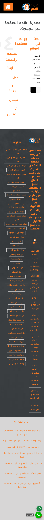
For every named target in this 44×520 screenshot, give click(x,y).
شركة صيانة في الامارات (16, 228)
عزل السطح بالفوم (16, 337)
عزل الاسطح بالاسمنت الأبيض (16, 285)
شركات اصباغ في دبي (16, 211)
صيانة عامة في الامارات (16, 250)
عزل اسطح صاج (16, 259)
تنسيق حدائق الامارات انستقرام (16, 188)
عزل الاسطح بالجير (16, 293)
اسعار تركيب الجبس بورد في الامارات (16, 151)
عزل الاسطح (16, 272)
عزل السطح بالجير (16, 324)
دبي (15, 76)
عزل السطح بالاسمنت (16, 315)
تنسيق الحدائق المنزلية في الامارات (16, 176)
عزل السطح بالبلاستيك (16, 320)
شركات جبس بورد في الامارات (16, 224)
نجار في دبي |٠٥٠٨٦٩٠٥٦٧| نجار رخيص (34, 303)
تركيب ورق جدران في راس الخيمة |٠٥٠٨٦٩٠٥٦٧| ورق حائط (34, 400)
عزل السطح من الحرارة (16, 350)
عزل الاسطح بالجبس (16, 289)
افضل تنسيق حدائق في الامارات (16, 159)
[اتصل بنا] (38, 515)
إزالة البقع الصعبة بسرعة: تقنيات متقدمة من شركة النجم (34, 260)
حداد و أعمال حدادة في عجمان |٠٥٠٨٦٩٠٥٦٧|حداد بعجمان (34, 348)
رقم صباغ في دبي (16, 199)
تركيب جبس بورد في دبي (16, 165)
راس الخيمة (13, 88)
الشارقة (13, 68)
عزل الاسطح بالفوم (16, 306)
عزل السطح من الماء (16, 355)
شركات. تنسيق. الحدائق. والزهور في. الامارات (16, 205)
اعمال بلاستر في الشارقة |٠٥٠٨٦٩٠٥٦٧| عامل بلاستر (34, 322)
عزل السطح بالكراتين (16, 341)
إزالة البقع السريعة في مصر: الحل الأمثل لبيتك (34, 283)
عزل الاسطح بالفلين (16, 302)
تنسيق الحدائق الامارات (16, 170)
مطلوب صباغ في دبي (16, 359)
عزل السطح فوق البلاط (16, 346)
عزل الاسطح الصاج (16, 280)
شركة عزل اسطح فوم (16, 232)
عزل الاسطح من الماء (16, 311)
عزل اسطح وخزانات (16, 267)
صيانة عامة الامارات (16, 245)
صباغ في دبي (16, 241)
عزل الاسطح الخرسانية (16, 276)
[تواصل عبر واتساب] (39, 508)
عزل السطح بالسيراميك (16, 333)
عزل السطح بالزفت (16, 328)
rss (35, 242)
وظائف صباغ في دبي (16, 363)
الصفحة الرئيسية (12, 56)
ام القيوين (13, 111)
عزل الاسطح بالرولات (16, 298)
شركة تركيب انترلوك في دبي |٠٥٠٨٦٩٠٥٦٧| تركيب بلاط (34, 375)
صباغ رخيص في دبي (16, 237)
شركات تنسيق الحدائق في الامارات (16, 217)
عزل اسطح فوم (16, 263)
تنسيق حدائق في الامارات (16, 195)
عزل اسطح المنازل (16, 254)
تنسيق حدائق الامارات (16, 182)
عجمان (14, 99)
